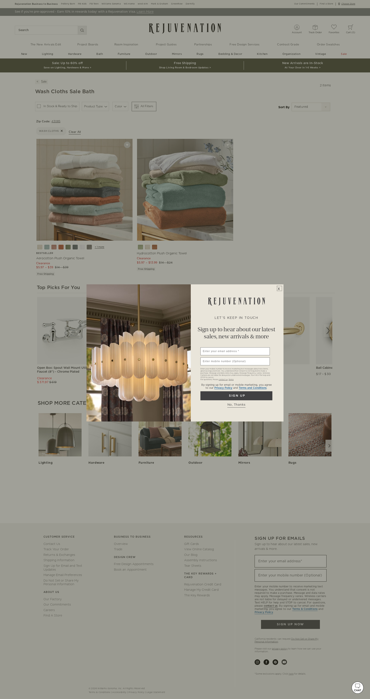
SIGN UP (236, 395)
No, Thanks (236, 404)
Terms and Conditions (253, 388)
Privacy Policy (223, 388)
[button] (358, 688)
